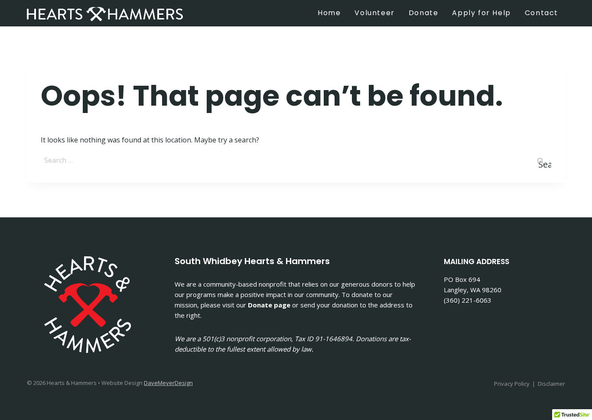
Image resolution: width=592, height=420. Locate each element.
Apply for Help (481, 13)
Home (329, 13)
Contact (541, 13)
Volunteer (374, 13)
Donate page (269, 304)
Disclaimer (551, 384)
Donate (424, 13)
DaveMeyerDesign (168, 383)
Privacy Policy (512, 384)
